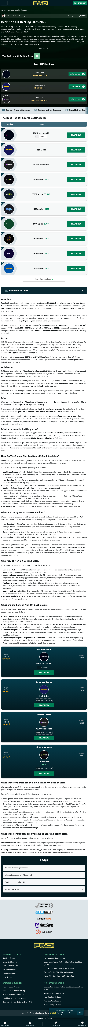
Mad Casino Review (10, 966)
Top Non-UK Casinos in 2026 (54, 993)
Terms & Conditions (37, 1013)
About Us (25, 1013)
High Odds (41, 150)
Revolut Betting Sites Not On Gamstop (59, 976)
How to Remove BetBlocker (13, 994)
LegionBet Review (10, 962)
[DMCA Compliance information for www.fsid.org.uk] (44, 905)
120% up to (41, 238)
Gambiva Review (9, 973)
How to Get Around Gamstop (14, 991)
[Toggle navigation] (4, 3)
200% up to (41, 268)
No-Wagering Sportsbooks (54, 958)
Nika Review (7, 977)
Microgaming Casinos (52, 1005)
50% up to (41, 224)
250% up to (41, 194)
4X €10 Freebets (41, 164)
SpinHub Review (9, 958)
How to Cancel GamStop (12, 987)
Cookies (63, 1010)
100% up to (41, 179)
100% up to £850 (41, 133)
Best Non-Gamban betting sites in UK (17, 1002)
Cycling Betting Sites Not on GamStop (58, 972)
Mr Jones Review (9, 969)
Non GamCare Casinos (52, 1001)
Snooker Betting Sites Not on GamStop (59, 968)
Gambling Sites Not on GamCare (15, 998)
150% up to (41, 253)
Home (3, 10)
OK (80, 1013)
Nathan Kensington (20, 16)
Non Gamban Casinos (52, 997)
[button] (44, 290)
